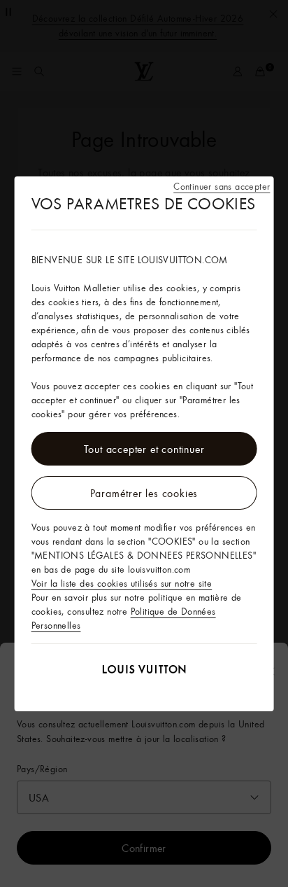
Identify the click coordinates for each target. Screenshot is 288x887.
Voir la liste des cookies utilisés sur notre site (122, 583)
